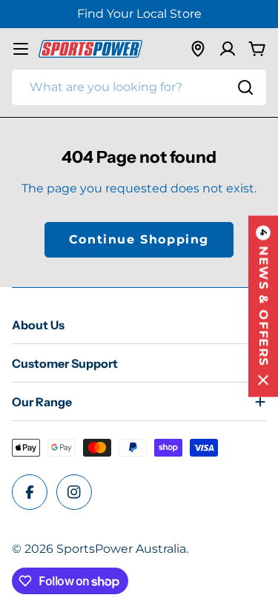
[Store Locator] (198, 49)
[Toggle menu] (21, 49)
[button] (263, 306)
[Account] (227, 49)
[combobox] (139, 87)
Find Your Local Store (139, 14)
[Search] (245, 87)
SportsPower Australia (121, 549)
